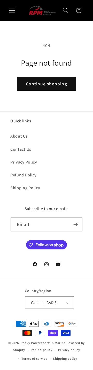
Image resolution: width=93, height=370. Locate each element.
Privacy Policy (23, 162)
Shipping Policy (25, 188)
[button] (12, 10)
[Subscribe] (75, 224)
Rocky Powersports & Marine (43, 343)
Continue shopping (46, 84)
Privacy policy (69, 350)
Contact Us (20, 149)
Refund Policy (23, 175)
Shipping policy (65, 358)
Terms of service (34, 358)
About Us (19, 136)
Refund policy (41, 350)
